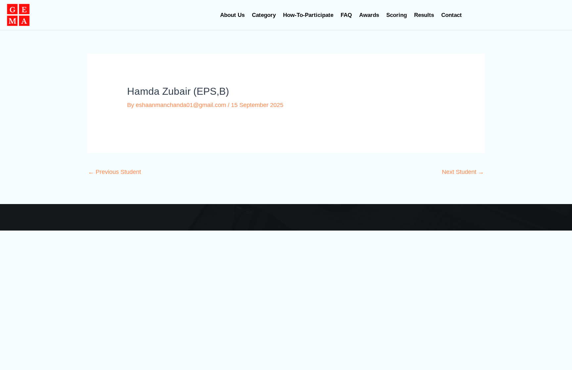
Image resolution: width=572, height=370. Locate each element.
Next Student (463, 172)
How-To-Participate (308, 15)
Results (424, 15)
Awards (369, 15)
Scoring (396, 15)
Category (264, 15)
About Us (232, 15)
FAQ (346, 15)
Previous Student (114, 172)
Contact (451, 15)
